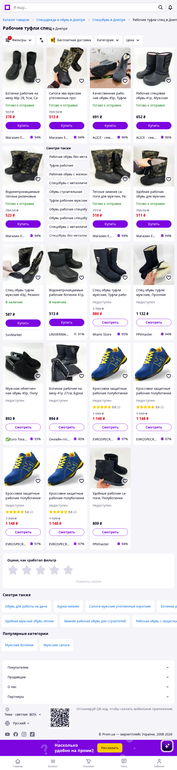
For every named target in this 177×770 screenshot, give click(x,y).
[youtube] (7, 734)
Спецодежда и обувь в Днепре (60, 20)
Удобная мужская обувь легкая (29, 621)
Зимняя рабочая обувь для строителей (95, 621)
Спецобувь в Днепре (108, 20)
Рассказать (109, 748)
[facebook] (15, 734)
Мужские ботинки (19, 645)
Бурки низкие (68, 606)
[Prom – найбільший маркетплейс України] (7, 7)
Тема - (16, 714)
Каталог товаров (16, 20)
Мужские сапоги (57, 645)
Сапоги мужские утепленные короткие (120, 606)
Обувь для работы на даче (26, 606)
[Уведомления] (170, 7)
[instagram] (24, 734)
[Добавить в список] (38, 81)
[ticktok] (32, 734)
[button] (23, 125)
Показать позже (88, 581)
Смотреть (110, 322)
